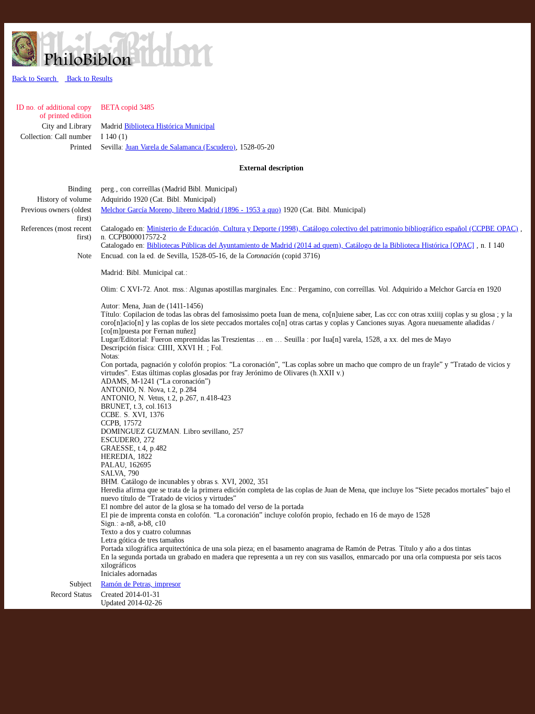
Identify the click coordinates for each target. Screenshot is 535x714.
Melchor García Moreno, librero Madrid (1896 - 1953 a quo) (191, 210)
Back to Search (35, 79)
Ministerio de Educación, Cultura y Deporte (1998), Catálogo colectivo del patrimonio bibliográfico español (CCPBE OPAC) (332, 229)
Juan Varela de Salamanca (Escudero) (180, 147)
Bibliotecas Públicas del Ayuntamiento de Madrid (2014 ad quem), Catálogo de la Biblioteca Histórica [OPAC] (310, 245)
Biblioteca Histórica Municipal (169, 126)
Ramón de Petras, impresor (141, 584)
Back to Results (88, 79)
